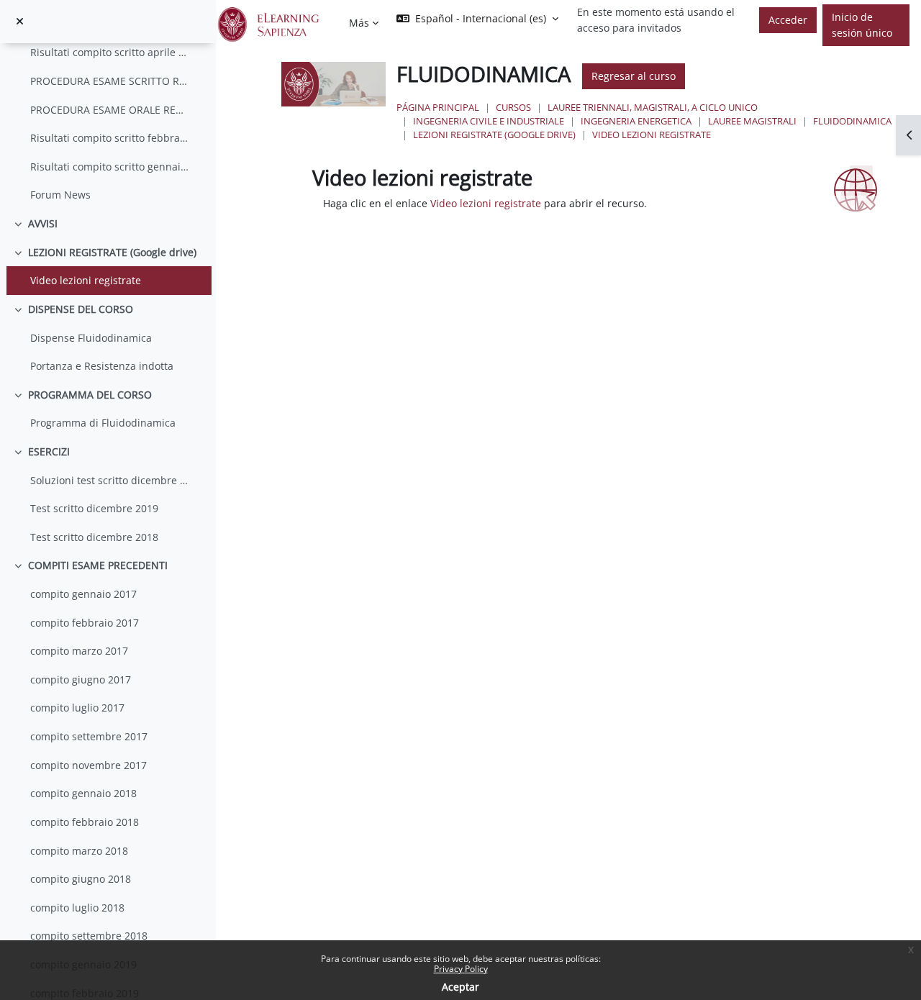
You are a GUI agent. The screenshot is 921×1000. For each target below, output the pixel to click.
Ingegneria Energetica (636, 120)
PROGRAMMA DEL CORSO (90, 394)
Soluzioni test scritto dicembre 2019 (110, 480)
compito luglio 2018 (77, 907)
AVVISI (43, 223)
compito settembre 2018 (89, 935)
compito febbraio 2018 (84, 822)
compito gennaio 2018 (83, 793)
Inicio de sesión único (862, 25)
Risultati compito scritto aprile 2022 (110, 52)
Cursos (513, 107)
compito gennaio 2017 (83, 594)
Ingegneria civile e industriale (488, 120)
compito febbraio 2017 (84, 622)
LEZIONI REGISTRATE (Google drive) (112, 252)
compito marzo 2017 (79, 651)
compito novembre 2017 (88, 765)
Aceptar (460, 987)
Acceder (787, 20)
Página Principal (437, 107)
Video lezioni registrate (85, 280)
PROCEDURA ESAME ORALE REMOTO (110, 110)
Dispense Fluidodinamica (91, 338)
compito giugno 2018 (80, 879)
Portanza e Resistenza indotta (101, 366)
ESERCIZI (49, 451)
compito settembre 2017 (89, 736)
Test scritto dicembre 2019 (94, 508)
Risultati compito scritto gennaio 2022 (110, 166)
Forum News (60, 194)
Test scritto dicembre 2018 (94, 537)
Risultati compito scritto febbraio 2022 (110, 138)
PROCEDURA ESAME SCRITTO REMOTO (110, 81)
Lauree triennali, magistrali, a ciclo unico (653, 107)
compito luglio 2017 (77, 707)
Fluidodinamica (852, 120)
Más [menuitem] (359, 22)
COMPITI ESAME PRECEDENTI (98, 565)
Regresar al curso (633, 76)
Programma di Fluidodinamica (103, 422)
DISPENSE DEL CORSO (80, 309)
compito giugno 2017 (80, 679)
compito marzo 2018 (79, 851)
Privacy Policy (461, 969)
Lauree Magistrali (752, 120)
